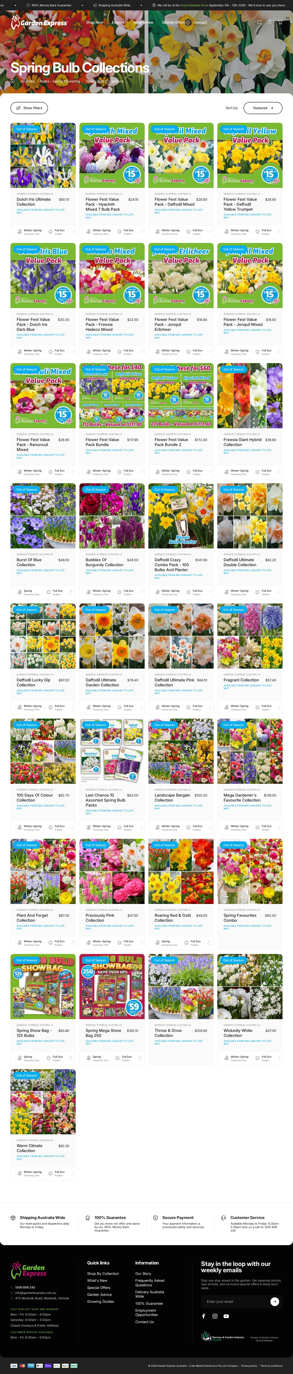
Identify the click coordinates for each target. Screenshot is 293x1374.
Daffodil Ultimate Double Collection (240, 562)
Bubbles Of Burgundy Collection (104, 562)
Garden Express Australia (35, 193)
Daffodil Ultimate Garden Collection (102, 682)
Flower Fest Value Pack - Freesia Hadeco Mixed (102, 324)
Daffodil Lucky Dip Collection (33, 682)
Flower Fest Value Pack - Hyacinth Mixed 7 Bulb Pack (103, 204)
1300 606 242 (25, 1287)
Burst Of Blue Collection (29, 562)
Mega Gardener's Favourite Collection (242, 797)
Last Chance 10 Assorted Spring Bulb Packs (105, 800)
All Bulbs (27, 81)
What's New (97, 1280)
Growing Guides (100, 1301)
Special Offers (98, 1287)
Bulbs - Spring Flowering (60, 81)
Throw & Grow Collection (168, 1033)
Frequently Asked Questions (149, 1282)
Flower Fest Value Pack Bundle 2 (171, 442)
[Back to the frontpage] (12, 81)
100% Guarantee (149, 1303)
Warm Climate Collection (30, 1148)
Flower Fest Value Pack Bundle (102, 442)
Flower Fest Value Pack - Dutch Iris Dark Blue (33, 324)
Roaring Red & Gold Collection (173, 918)
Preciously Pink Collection (100, 918)
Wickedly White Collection (238, 1033)
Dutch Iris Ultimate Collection (34, 202)
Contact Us (144, 1322)
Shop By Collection (103, 1273)
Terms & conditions (271, 1365)
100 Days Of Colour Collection (35, 797)
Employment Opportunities (146, 1312)
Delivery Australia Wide (149, 1294)
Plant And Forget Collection (32, 918)
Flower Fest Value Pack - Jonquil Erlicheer (171, 324)
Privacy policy (249, 1365)
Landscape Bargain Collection (172, 797)
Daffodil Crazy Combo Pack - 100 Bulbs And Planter (172, 564)
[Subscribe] (274, 1301)
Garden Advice (99, 1294)
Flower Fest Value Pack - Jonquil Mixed (243, 322)
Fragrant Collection (241, 679)
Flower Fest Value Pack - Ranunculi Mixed (33, 444)
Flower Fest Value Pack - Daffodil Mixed (175, 202)
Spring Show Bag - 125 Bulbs (34, 1033)
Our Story (143, 1273)
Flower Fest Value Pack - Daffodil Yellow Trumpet (240, 204)
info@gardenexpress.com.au (35, 1293)
